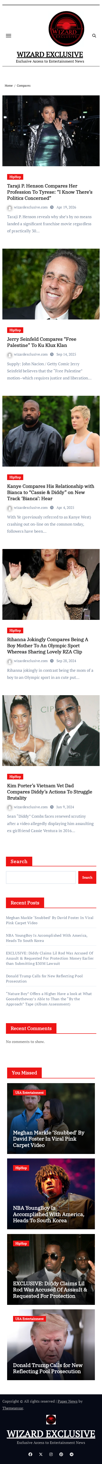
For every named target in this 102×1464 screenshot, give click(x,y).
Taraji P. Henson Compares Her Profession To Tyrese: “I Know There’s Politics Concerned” (50, 192)
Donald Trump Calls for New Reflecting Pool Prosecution (48, 1368)
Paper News (68, 1401)
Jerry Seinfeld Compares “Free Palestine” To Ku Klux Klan (41, 342)
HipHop (15, 176)
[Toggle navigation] (8, 35)
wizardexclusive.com (31, 207)
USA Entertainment (29, 1092)
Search (19, 861)
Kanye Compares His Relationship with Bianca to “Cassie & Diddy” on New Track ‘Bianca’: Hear (50, 492)
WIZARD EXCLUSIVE (50, 54)
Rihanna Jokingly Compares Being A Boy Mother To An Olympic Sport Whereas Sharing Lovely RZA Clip (47, 645)
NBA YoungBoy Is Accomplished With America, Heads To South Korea (48, 1214)
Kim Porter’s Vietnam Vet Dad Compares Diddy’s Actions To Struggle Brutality (49, 791)
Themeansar (12, 1408)
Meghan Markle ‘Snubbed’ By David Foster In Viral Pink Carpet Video (48, 1138)
